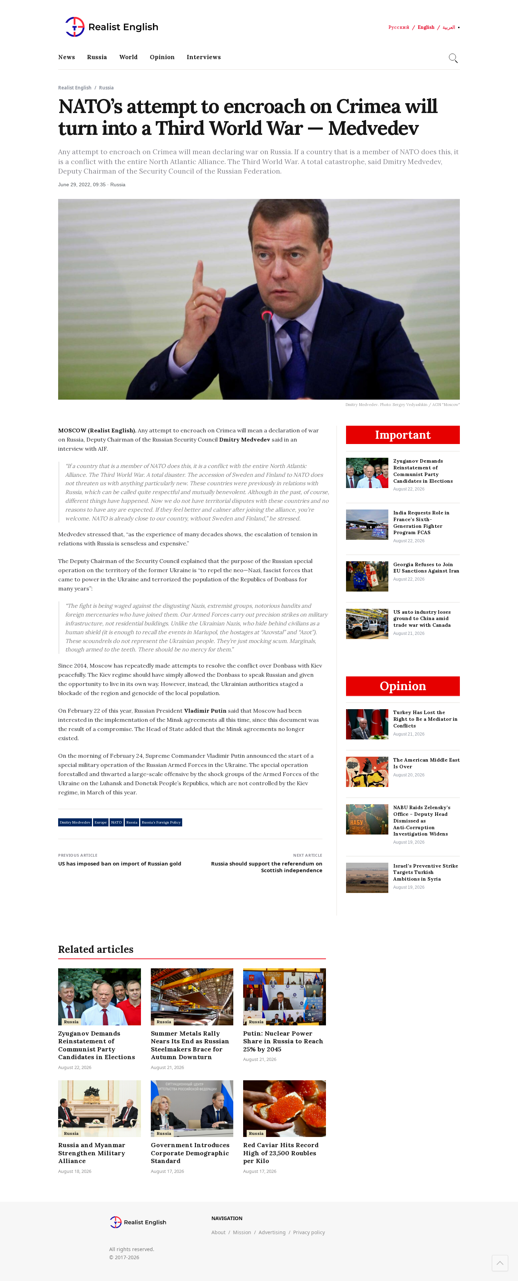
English (426, 27)
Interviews (204, 57)
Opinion (162, 57)
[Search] (452, 57)
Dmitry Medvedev (75, 822)
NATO (116, 822)
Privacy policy (309, 1232)
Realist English (75, 88)
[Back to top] (500, 1263)
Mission (242, 1232)
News (66, 57)
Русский (398, 27)
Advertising (272, 1232)
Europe (101, 822)
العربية (449, 27)
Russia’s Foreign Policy (161, 822)
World (128, 57)
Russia (97, 57)
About (218, 1232)
